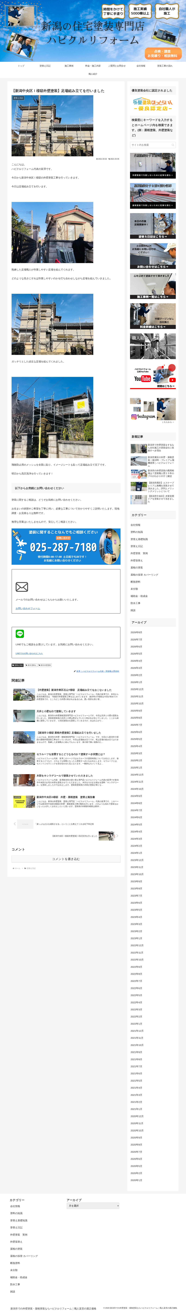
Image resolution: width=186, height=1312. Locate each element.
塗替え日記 (19, 665)
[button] (173, 145)
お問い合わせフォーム (28, 608)
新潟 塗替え (32, 665)
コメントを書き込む (66, 859)
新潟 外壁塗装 (46, 665)
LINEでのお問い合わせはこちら (29, 653)
